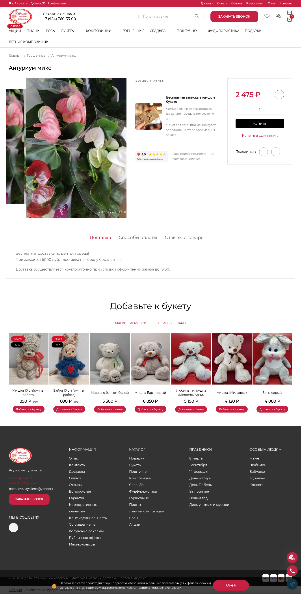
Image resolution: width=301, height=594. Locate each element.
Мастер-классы (82, 544)
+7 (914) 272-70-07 (22, 483)
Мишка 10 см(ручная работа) (28, 393)
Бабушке (257, 471)
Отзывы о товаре (184, 237)
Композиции (99, 31)
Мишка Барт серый (150, 393)
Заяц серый (272, 393)
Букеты (68, 31)
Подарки (254, 31)
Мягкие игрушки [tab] (131, 323)
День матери (200, 478)
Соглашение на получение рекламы (86, 527)
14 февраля (198, 471)
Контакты (286, 3)
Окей (231, 585)
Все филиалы (57, 3)
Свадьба (158, 31)
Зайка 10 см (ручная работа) (69, 393)
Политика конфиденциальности (158, 587)
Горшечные (133, 31)
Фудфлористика (223, 31)
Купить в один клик (260, 135)
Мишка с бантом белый (110, 393)
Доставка (207, 3)
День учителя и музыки (209, 504)
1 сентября (198, 465)
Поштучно (187, 31)
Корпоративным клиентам (83, 507)
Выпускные (199, 491)
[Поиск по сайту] (196, 16)
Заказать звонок (29, 499)
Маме (254, 458)
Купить (259, 123)
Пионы (33, 31)
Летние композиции (29, 42)
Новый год (198, 498)
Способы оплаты (138, 237)
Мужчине (257, 478)
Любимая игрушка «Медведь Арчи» (191, 393)
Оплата (222, 3)
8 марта (196, 458)
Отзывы (236, 3)
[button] (286, 366)
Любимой (257, 465)
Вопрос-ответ (255, 3)
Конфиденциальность (88, 518)
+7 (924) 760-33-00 (59, 19)
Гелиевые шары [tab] (171, 323)
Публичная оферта (85, 538)
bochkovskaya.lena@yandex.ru (32, 489)
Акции (15, 29)
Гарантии (77, 498)
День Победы (201, 485)
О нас (272, 3)
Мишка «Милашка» (231, 393)
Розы (51, 31)
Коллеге (256, 485)
